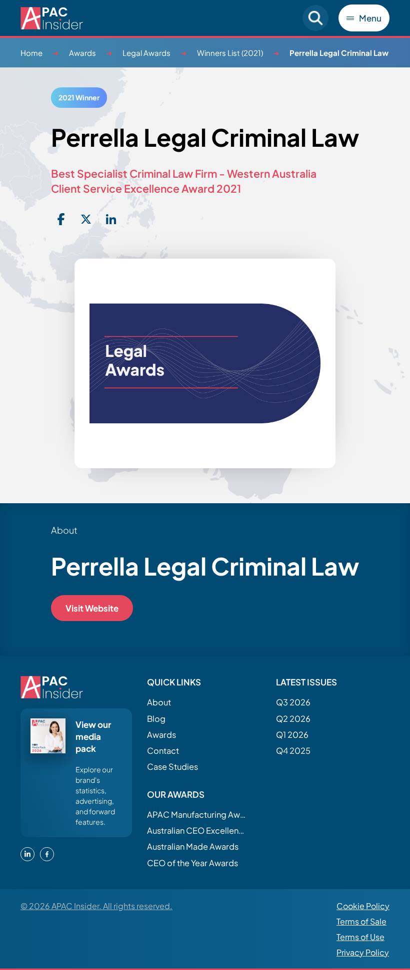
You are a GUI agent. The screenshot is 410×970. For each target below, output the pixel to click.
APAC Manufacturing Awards (197, 814)
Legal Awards (146, 52)
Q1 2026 (292, 734)
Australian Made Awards (192, 846)
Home (31, 52)
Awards (82, 52)
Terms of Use (360, 937)
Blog (156, 718)
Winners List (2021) (230, 52)
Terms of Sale (361, 921)
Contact (163, 750)
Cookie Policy (363, 906)
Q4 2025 (293, 750)
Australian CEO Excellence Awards (197, 830)
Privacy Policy (362, 952)
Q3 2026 (293, 702)
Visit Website (92, 608)
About (159, 702)
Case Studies (172, 766)
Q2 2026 (293, 718)
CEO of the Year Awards (192, 863)
